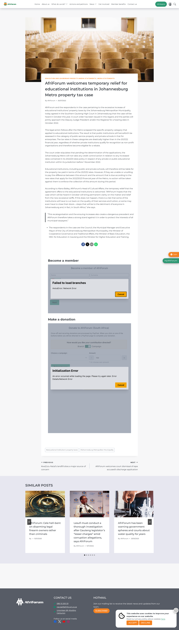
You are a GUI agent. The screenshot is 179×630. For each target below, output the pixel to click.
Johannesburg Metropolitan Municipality (96, 450)
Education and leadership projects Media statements (70, 78)
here (163, 619)
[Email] (92, 244)
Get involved (104, 4)
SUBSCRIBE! (101, 611)
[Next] (150, 522)
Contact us (132, 4)
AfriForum (51, 101)
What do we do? (58, 4)
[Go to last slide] (29, 522)
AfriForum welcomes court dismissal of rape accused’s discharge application (116, 466)
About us (45, 4)
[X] (87, 244)
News (92, 4)
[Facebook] (83, 244)
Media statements (106, 78)
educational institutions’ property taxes (62, 450)
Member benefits (118, 4)
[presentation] (45, 504)
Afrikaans (161, 4)
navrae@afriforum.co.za (67, 607)
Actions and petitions (79, 4)
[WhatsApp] (96, 244)
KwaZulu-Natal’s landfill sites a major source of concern (63, 466)
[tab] (84, 555)
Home (37, 4)
